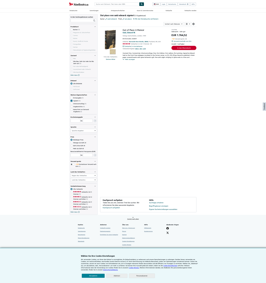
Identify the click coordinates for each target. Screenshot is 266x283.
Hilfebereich (147, 228)
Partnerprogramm (105, 231)
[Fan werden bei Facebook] (167, 229)
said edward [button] (112, 19)
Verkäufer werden (190, 10)
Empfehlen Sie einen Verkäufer (109, 234)
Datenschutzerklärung (128, 238)
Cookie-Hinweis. (134, 268)
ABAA (137, 48)
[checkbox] (71, 30)
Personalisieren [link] (141, 276)
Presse (124, 231)
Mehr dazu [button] (74, 212)
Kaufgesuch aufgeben (111, 208)
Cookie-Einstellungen (170, 265)
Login (163, 4)
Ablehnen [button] (117, 276)
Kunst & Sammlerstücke (145, 10)
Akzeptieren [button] (93, 276)
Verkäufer (169, 10)
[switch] (73, 164)
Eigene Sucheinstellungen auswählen (163, 209)
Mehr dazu (74, 75)
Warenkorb (81, 241)
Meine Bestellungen (83, 238)
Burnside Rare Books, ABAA (138, 41)
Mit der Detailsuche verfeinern (146, 19)
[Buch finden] (141, 4)
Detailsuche (73, 10)
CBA (140, 48)
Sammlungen (94, 10)
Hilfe (193, 4)
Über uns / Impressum (128, 228)
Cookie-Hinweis (126, 245)
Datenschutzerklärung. (110, 270)
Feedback (264, 106)
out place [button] (128, 19)
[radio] (71, 143)
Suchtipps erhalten (156, 203)
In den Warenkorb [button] (184, 48)
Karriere (124, 234)
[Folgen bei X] (167, 233)
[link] (193, 24)
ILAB (144, 48)
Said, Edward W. (129, 33)
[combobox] (117, 4)
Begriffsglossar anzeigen (158, 206)
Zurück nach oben (133, 219)
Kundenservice (148, 231)
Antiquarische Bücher (118, 10)
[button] (94, 20)
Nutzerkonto (172, 4)
